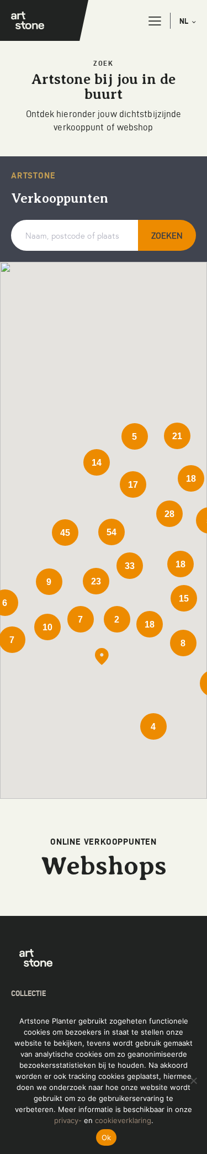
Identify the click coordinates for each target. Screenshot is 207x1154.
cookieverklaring (123, 1120)
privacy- (68, 1120)
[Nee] (193, 1080)
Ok (107, 1137)
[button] (154, 21)
